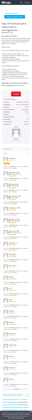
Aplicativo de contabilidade (10, 404)
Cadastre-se (27, 2)
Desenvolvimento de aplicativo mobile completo (15, 410)
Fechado (16, 94)
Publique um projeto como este (15, 17)
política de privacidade (17, 418)
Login (21, 2)
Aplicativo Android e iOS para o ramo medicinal (15, 399)
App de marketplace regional (10, 402)
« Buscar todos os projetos (11, 13)
